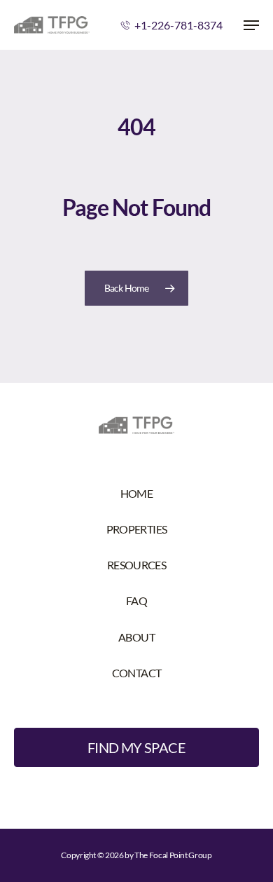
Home (136, 493)
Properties (136, 529)
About (136, 637)
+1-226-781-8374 (178, 25)
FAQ (136, 600)
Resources (136, 564)
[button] (251, 25)
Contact (137, 672)
